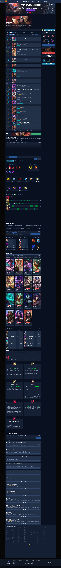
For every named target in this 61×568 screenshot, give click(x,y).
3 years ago (20, 345)
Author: (33, 34)
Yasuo (49, 531)
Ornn (31, 534)
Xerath (49, 530)
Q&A (25, 30)
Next (39, 130)
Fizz (12, 536)
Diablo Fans (32, 562)
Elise (12, 533)
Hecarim (13, 542)
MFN (2, 1)
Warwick (50, 528)
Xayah (49, 529)
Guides (21, 1)
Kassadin (19, 538)
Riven (37, 528)
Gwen (13, 541)
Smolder (38, 538)
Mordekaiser (26, 540)
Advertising (28, 566)
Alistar (7, 530)
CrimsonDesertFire (38, 560)
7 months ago (21, 338)
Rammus (31, 539)
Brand (7, 539)
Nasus (31, 528)
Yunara (49, 533)
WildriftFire (14, 563)
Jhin (18, 533)
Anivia (7, 532)
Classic (29, 1)
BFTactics (26, 560)
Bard (6, 537)
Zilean (49, 538)
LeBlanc (25, 529)
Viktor (43, 541)
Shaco (37, 533)
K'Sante (19, 535)
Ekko (12, 532)
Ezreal (13, 534)
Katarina (19, 539)
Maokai (25, 537)
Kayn (19, 540)
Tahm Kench (44, 527)
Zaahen (50, 535)
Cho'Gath (13, 528)
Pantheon (31, 535)
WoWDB (26, 562)
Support (39, 566)
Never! (39, 336)
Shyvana (38, 535)
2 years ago (20, 343)
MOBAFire (14, 560)
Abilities (21, 30)
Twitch (43, 534)
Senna (37, 531)
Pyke (31, 536)
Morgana (25, 541)
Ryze (37, 529)
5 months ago (21, 336)
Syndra (37, 542)
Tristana (44, 531)
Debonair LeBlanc (12, 336)
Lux (24, 535)
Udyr (43, 535)
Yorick (49, 533)
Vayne (43, 537)
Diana (13, 530)
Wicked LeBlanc (12, 345)
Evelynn (13, 533)
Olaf (31, 533)
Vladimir (44, 542)
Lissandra (25, 532)
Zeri (49, 537)
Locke (25, 533)
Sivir (37, 537)
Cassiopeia (13, 527)
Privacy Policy (24, 566)
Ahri (6, 528)
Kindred (25, 527)
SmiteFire (20, 560)
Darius (13, 529)
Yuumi (49, 534)
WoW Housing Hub (27, 563)
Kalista (19, 536)
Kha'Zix (19, 542)
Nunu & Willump (32, 532)
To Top (39, 142)
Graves (13, 540)
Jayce (19, 533)
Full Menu (45, 1)
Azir (6, 536)
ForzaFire (20, 563)
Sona (37, 539)
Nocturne (31, 531)
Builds (11, 30)
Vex (43, 539)
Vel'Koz (43, 538)
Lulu (24, 534)
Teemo (43, 530)
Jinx (18, 534)
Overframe (32, 563)
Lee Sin (25, 530)
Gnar (13, 539)
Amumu (7, 531)
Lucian (25, 533)
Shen (37, 534)
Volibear (50, 527)
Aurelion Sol (7, 535)
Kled (24, 528)
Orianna (31, 533)
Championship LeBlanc (30, 336)
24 (29, 130)
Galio (13, 537)
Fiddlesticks (13, 535)
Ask (38, 438)
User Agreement (20, 566)
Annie (7, 533)
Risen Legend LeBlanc (30, 343)
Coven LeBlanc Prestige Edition (29, 338)
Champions (25, 1)
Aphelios (7, 533)
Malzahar (25, 536)
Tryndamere (44, 533)
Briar (7, 540)
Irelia (19, 529)
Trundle (44, 532)
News (41, 1)
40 (31, 130)
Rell (30, 540)
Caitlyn (7, 541)
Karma (19, 537)
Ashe (7, 534)
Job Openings (32, 566)
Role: (7, 32)
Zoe (49, 539)
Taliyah (43, 528)
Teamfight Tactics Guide (31, 544)
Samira (37, 530)
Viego (43, 540)
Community (38, 1)
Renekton (31, 542)
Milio (25, 539)
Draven (13, 531)
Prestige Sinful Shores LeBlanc (29, 345)
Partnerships (36, 566)
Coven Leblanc (12, 343)
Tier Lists (33, 1)
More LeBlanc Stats (48, 63)
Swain (37, 540)
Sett (37, 533)
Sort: (7, 34)
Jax (18, 532)
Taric (43, 529)
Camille (7, 542)
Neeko (31, 529)
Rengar (37, 527)
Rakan (31, 538)
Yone (49, 532)
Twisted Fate (44, 533)
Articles (42, 566)
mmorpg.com (32, 560)
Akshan (7, 529)
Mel (24, 538)
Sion (37, 536)
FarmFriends (20, 562)
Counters (14, 30)
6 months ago (21, 331)
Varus (43, 536)
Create (18, 1)
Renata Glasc (32, 541)
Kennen (19, 541)
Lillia (25, 531)
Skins (18, 30)
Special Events (21, 348)
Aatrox (7, 527)
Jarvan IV (19, 531)
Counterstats (15, 562)
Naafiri (25, 542)
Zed (49, 536)
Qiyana (31, 537)
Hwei (19, 528)
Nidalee (31, 530)
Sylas (37, 541)
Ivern (19, 530)
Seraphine (38, 532)
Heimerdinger (20, 527)
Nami (31, 527)
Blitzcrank (7, 538)
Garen (13, 538)
